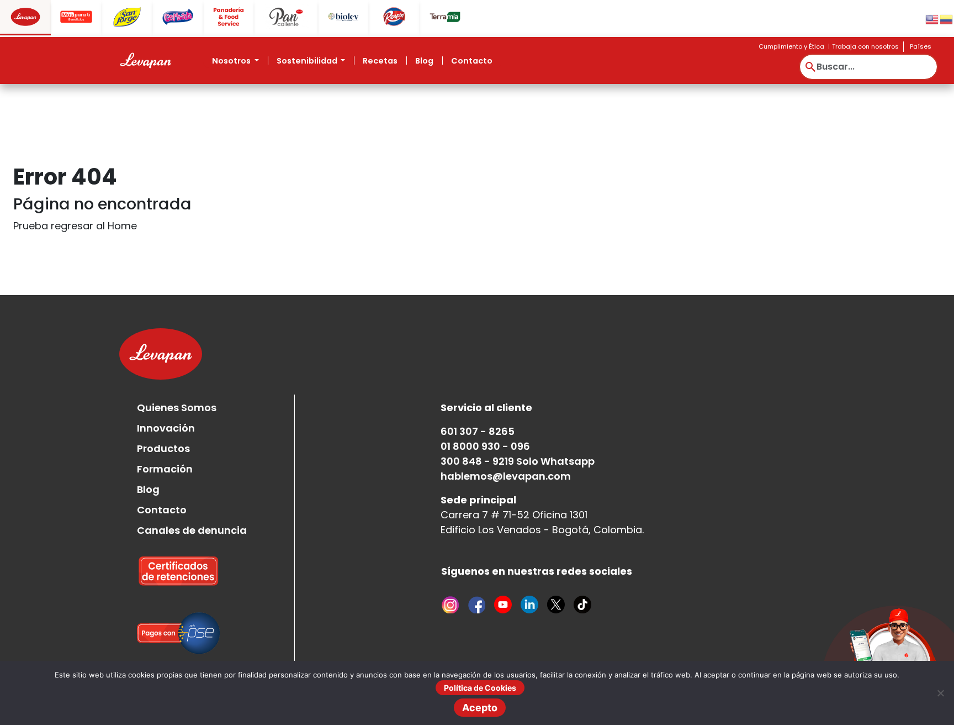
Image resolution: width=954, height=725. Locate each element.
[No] (940, 692)
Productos (163, 448)
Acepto (479, 707)
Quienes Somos (176, 407)
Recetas (380, 60)
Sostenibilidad (308, 60)
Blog (424, 60)
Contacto (471, 60)
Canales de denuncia (192, 530)
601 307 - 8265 (478, 431)
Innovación (166, 428)
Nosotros (232, 60)
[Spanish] (947, 18)
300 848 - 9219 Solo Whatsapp (518, 461)
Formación (165, 469)
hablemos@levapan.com (506, 476)
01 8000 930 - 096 (485, 446)
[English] (932, 18)
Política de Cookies (480, 687)
